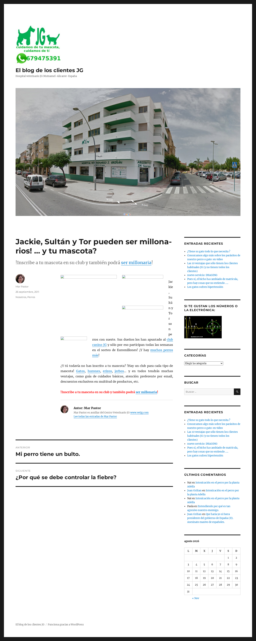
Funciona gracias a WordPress (66, 624)
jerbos (119, 371)
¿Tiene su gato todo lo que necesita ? (208, 251)
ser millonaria (136, 262)
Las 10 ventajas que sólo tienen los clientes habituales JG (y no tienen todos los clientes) (212, 267)
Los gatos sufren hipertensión (205, 287)
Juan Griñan (194, 490)
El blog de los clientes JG (49, 70)
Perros (31, 297)
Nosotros (21, 297)
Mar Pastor (22, 286)
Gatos (80, 371)
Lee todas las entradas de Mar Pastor (95, 416)
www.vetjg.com (139, 412)
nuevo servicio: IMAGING (202, 275)
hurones (94, 371)
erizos (107, 371)
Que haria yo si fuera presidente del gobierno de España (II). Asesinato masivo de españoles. (210, 518)
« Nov (195, 598)
